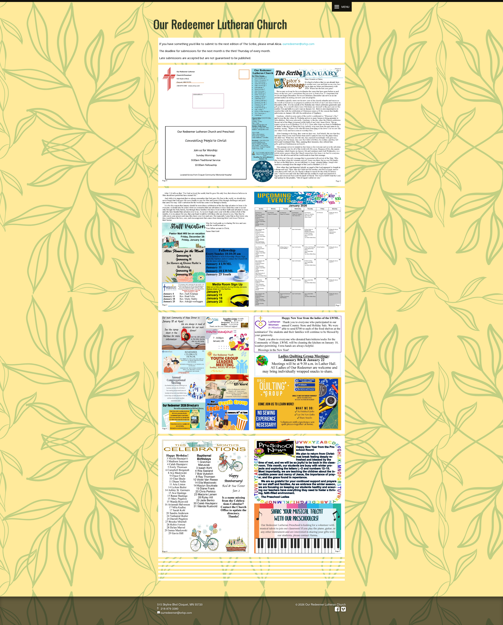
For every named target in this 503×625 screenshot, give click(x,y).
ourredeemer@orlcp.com (298, 44)
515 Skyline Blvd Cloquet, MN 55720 (180, 604)
